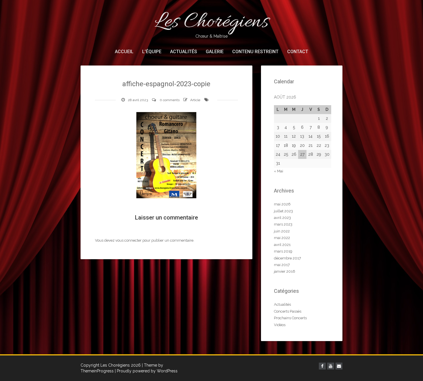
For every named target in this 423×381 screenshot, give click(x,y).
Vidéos (279, 325)
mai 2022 (282, 238)
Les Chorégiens (211, 23)
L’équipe (151, 51)
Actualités (183, 51)
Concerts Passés (287, 311)
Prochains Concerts (290, 318)
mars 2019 (283, 251)
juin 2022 (282, 231)
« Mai (278, 171)
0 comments (170, 100)
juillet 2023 (283, 211)
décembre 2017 (287, 258)
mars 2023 (283, 224)
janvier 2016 (284, 271)
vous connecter (128, 240)
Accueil (124, 51)
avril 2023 (282, 217)
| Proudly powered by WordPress (146, 371)
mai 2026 (282, 204)
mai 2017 (282, 265)
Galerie (215, 51)
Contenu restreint (255, 51)
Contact (297, 51)
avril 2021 (282, 245)
